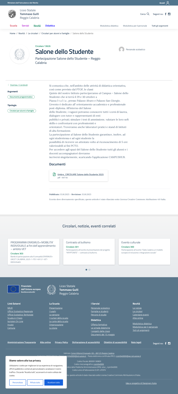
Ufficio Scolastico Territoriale (20, 314)
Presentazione (55, 308)
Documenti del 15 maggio (103, 334)
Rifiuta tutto (35, 382)
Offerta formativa (99, 324)
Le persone (54, 314)
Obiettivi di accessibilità (115, 342)
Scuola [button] (13, 25)
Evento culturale (130, 242)
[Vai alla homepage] (12, 14)
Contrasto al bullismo (78, 242)
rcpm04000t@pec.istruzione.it (128, 356)
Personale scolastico (100, 308)
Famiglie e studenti (99, 311)
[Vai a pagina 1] (86, 270)
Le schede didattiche (100, 327)
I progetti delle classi (100, 331)
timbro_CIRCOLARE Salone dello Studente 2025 (81, 174)
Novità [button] (37, 25)
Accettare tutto (54, 382)
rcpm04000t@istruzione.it (75, 356)
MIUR (10, 308)
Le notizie (137, 308)
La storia (53, 328)
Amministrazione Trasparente (22, 342)
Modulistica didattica (109, 25)
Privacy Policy (61, 342)
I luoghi (52, 311)
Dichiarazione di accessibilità (86, 342)
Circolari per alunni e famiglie (22, 110)
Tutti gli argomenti (160, 25)
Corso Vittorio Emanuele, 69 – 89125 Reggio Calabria (92, 353)
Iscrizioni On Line (15, 321)
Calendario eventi (141, 314)
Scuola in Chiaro (15, 318)
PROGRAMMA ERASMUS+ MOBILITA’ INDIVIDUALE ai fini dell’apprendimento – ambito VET (33, 245)
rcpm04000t (98, 364)
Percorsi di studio (98, 314)
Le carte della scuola (58, 321)
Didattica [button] (50, 25)
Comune (11, 328)
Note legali (136, 342)
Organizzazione (56, 324)
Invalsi (10, 324)
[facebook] (165, 14)
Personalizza (18, 382)
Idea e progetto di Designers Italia (141, 383)
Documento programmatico (21, 96)
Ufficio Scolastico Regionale (20, 311)
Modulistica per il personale (135, 25)
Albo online (138, 318)
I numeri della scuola (58, 318)
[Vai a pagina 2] (89, 270)
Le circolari (137, 311)
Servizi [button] (25, 25)
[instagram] (169, 14)
